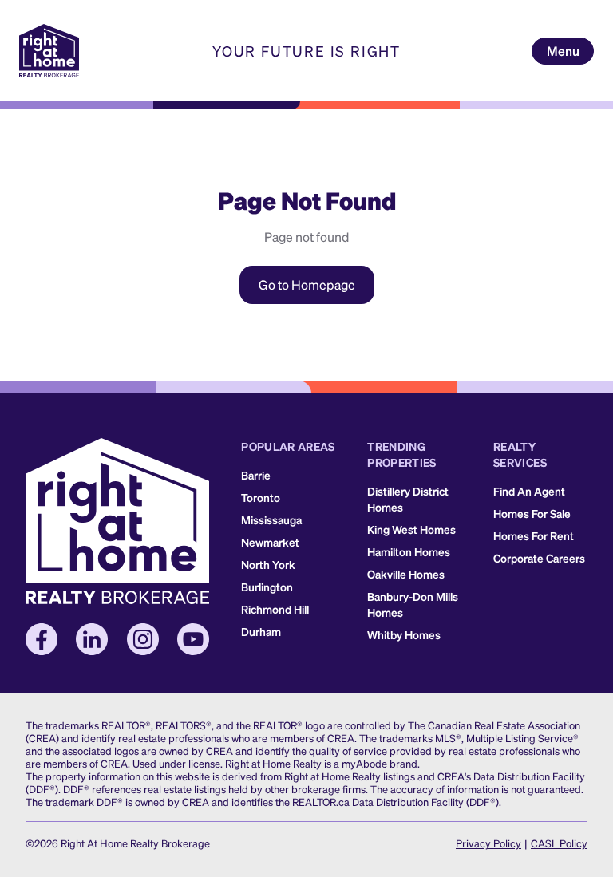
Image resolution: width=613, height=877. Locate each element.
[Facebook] (41, 639)
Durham (261, 631)
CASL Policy (559, 843)
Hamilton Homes (408, 551)
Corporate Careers (539, 558)
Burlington (267, 586)
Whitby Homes (404, 634)
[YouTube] (193, 639)
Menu (563, 50)
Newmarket (270, 542)
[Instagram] (143, 639)
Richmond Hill (275, 609)
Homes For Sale (532, 513)
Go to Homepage (307, 284)
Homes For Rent (533, 535)
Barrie (256, 475)
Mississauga (271, 519)
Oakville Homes (406, 574)
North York (268, 564)
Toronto (260, 497)
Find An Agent (529, 491)
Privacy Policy (488, 843)
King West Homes (411, 529)
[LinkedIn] (92, 639)
